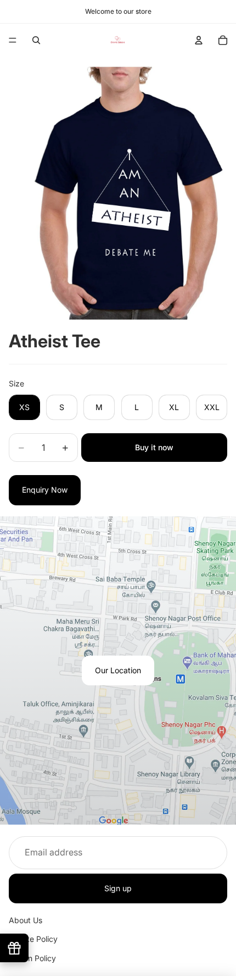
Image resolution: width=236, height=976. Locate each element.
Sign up (118, 887)
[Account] (199, 40)
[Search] (36, 40)
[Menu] (12, 40)
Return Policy (32, 958)
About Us (25, 920)
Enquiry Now (45, 489)
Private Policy (33, 939)
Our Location (118, 670)
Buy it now (154, 447)
